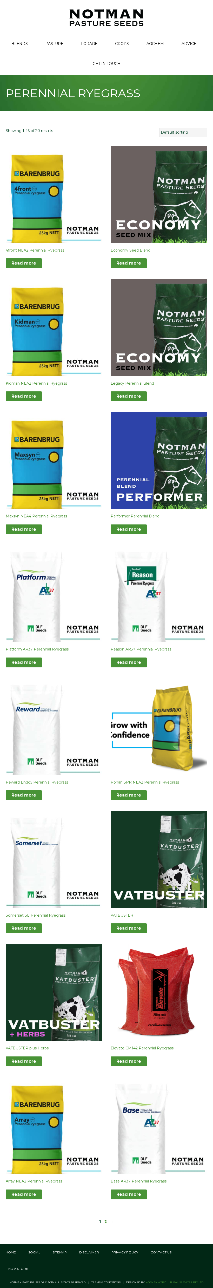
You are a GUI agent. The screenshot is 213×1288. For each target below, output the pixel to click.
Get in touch (107, 63)
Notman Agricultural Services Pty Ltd (174, 1282)
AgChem (155, 43)
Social (34, 1252)
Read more (23, 263)
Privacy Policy (124, 1252)
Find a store (17, 1269)
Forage (89, 43)
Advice (189, 43)
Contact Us (161, 1252)
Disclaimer (89, 1252)
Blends (19, 43)
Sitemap (60, 1252)
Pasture (54, 43)
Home (11, 1252)
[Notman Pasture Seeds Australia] (106, 17)
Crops (122, 43)
